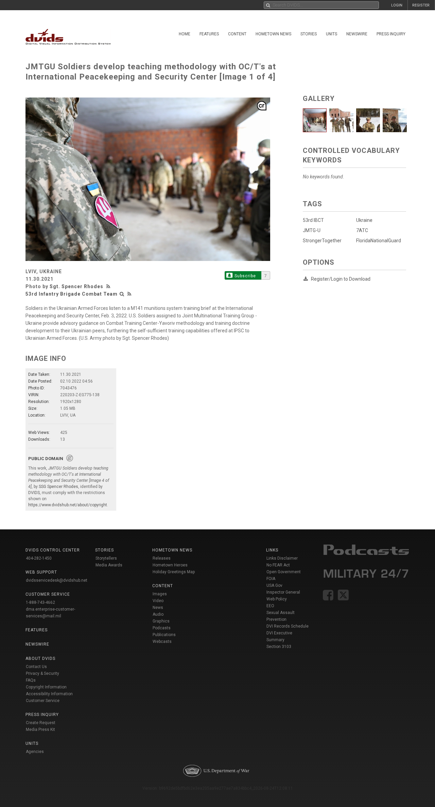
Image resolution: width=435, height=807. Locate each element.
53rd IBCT (313, 220)
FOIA (270, 578)
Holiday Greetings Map (174, 571)
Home (184, 34)
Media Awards (108, 565)
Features (209, 34)
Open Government (283, 571)
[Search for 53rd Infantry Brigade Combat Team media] (122, 294)
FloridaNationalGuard (378, 240)
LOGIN (396, 5)
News (158, 607)
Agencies (35, 751)
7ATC (362, 230)
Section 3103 (278, 646)
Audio (158, 614)
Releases (162, 558)
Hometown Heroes (170, 565)
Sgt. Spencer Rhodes (76, 286)
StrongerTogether (322, 240)
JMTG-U (311, 230)
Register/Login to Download (340, 279)
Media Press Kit (40, 729)
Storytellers (106, 558)
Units (331, 34)
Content (237, 34)
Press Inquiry (391, 34)
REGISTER (421, 5)
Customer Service (42, 700)
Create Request (40, 722)
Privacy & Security (42, 673)
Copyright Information (46, 687)
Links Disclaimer (282, 558)
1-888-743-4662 (40, 602)
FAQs (31, 680)
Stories (308, 34)
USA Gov (274, 585)
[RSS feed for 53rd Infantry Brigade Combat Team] (129, 294)
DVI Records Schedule (287, 626)
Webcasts (162, 641)
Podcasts (162, 628)
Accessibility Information (49, 693)
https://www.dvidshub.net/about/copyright (67, 505)
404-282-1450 (39, 558)
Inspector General (283, 592)
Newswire (356, 34)
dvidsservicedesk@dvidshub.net (56, 580)
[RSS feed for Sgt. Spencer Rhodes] (109, 286)
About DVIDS (40, 658)
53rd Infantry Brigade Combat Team (71, 294)
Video (158, 600)
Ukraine (364, 220)
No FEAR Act (278, 565)
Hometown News (273, 34)
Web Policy (276, 599)
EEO (270, 605)
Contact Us (36, 666)
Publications (164, 634)
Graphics (161, 621)
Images (160, 594)
